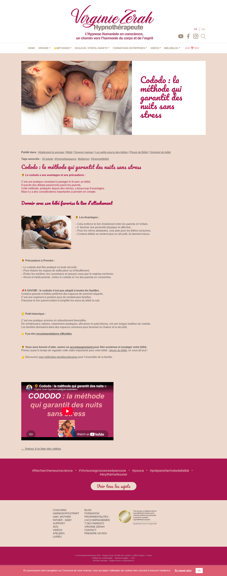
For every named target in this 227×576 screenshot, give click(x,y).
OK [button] (199, 570)
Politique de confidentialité (102, 558)
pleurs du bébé (118, 350)
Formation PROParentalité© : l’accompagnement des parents (97, 518)
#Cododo (47, 159)
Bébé (69, 152)
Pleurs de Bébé (139, 152)
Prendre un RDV (95, 533)
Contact (90, 530)
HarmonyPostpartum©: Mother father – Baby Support (66, 518)
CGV (133, 558)
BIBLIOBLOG (171, 48)
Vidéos (57, 530)
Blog (87, 510)
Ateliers (59, 533)
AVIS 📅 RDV (192, 48)
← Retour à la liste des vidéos (41, 448)
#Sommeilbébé (100, 159)
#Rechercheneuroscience (52, 470)
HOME (31, 48)
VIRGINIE (43, 48)
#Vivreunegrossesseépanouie (102, 470)
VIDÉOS (154, 48)
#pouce (138, 470)
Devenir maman (83, 152)
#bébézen (84, 159)
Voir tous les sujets (113, 486)
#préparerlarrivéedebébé (169, 470)
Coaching (59, 510)
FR (195, 29)
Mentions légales (121, 558)
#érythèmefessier (113, 474)
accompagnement (81, 347)
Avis (55, 526)
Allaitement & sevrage (51, 152)
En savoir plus (183, 570)
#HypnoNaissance (65, 159)
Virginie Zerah (94, 526)
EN (203, 29)
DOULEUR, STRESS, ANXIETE (91, 48)
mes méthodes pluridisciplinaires (58, 357)
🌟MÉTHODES (62, 48)
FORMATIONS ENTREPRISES (129, 48)
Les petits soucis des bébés (111, 152)
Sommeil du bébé (160, 152)
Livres (57, 536)
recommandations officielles (54, 333)
